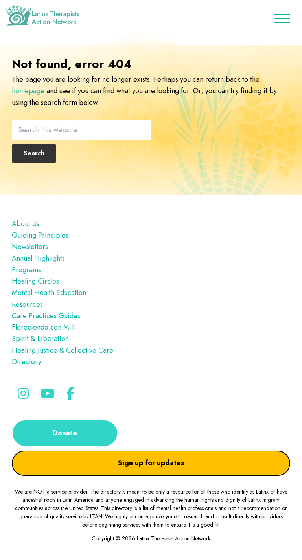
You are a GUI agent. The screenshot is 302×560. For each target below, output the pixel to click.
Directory (26, 362)
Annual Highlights (38, 258)
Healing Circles (35, 281)
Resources (27, 304)
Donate (65, 433)
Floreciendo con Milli (44, 327)
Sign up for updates (151, 463)
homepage (28, 91)
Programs (26, 270)
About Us (25, 224)
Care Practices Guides (46, 316)
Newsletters (30, 246)
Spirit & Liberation (40, 338)
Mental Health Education (49, 292)
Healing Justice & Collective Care (62, 350)
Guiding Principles (40, 235)
